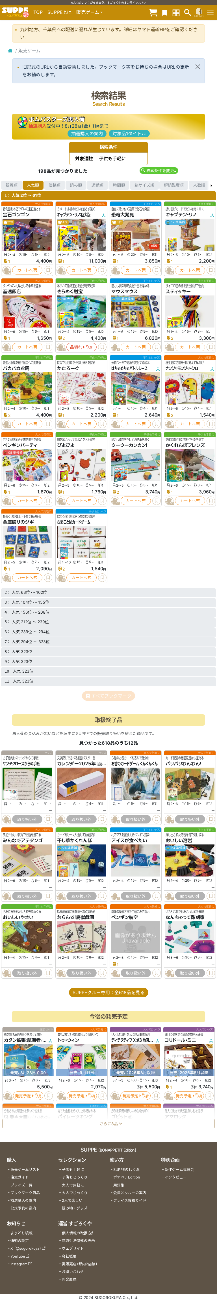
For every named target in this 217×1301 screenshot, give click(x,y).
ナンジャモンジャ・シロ (182, 368)
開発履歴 (69, 1279)
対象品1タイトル (129, 133)
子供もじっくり (75, 1177)
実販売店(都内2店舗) (79, 1264)
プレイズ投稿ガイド (129, 1200)
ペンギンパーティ (20, 445)
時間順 (119, 185)
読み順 (76, 185)
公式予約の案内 (23, 1208)
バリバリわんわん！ (183, 763)
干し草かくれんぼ (74, 840)
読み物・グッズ (75, 1208)
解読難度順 (174, 185)
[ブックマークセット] (165, 12)
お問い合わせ (73, 1272)
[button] (159, 170)
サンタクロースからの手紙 (21, 763)
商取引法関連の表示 (78, 1241)
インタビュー (176, 1177)
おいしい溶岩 (179, 840)
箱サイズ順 (144, 185)
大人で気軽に (73, 1185)
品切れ (76, 347)
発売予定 (23, 1095)
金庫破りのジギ (18, 522)
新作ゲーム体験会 (179, 1169)
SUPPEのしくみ (126, 1169)
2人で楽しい (72, 1200)
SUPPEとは (59, 12)
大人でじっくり (75, 1193)
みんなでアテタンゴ (23, 840)
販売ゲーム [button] (87, 12)
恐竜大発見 (122, 214)
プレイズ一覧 (21, 1185)
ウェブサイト (73, 1248)
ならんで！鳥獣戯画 (75, 917)
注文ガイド (19, 1177)
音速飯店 (12, 291)
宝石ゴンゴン (16, 214)
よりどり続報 (21, 1233)
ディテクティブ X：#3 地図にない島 (136, 1040)
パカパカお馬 (16, 368)
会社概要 (69, 1256)
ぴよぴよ (66, 445)
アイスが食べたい (129, 840)
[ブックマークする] (48, 270)
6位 (119, 222)
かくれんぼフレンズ (185, 445)
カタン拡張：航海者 (22, 1040)
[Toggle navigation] (210, 12)
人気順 (33, 185)
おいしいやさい (18, 917)
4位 (65, 222)
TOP (38, 12)
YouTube (17, 1256)
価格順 (54, 185)
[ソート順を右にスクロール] (211, 185)
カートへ (25, 270)
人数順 (199, 185)
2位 (10, 222)
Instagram (18, 1264)
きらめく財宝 (70, 291)
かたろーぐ (68, 368)
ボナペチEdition (126, 1177)
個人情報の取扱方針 (78, 1233)
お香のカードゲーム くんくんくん (134, 763)
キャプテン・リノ (181, 214)
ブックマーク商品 (25, 1193)
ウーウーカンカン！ (129, 445)
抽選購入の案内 (87, 133)
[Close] (198, 67)
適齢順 (97, 185)
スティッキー (178, 291)
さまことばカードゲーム (73, 522)
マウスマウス (124, 291)
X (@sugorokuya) (25, 1248)
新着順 (12, 185)
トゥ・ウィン (68, 1040)
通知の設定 (19, 1241)
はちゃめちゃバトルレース (129, 368)
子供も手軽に (73, 1169)
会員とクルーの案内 (129, 1193)
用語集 (118, 1185)
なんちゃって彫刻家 (185, 917)
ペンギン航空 (124, 917)
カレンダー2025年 (76, 763)
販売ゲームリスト (25, 1169)
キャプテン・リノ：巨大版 (73, 214)
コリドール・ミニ (180, 1040)
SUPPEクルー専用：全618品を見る (109, 992)
